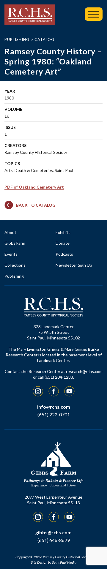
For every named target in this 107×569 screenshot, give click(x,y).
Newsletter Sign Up (74, 265)
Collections (15, 265)
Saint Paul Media (64, 562)
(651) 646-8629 (53, 540)
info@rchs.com (53, 407)
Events (11, 254)
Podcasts (64, 254)
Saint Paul (64, 170)
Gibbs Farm (14, 243)
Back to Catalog (36, 205)
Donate (63, 243)
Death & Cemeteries (34, 170)
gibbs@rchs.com (53, 532)
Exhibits (63, 232)
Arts (8, 170)
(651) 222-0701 (53, 414)
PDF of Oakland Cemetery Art (34, 186)
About (10, 232)
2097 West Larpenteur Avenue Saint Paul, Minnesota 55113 (53, 499)
